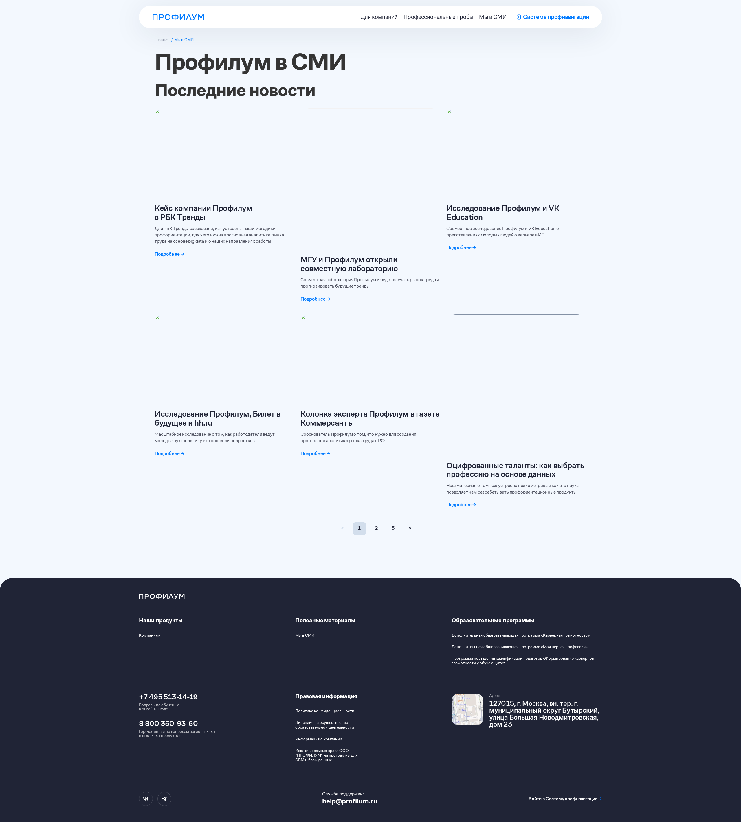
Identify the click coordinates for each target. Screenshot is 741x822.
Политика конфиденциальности (324, 710)
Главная (162, 39)
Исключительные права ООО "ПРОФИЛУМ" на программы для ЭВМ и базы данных (326, 755)
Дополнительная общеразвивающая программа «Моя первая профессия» (520, 646)
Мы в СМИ (493, 17)
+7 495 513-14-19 (168, 697)
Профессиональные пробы (438, 17)
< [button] (342, 528)
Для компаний (379, 17)
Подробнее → (170, 254)
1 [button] (359, 528)
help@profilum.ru (349, 801)
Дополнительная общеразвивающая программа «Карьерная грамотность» (521, 635)
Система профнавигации (556, 17)
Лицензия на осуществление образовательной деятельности (324, 725)
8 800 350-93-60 (168, 723)
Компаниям (150, 635)
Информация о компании (318, 739)
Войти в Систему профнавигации (565, 799)
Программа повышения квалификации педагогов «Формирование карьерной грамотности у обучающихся (523, 660)
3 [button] (393, 528)
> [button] (409, 528)
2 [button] (376, 528)
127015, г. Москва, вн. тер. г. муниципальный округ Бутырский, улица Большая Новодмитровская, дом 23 (544, 714)
